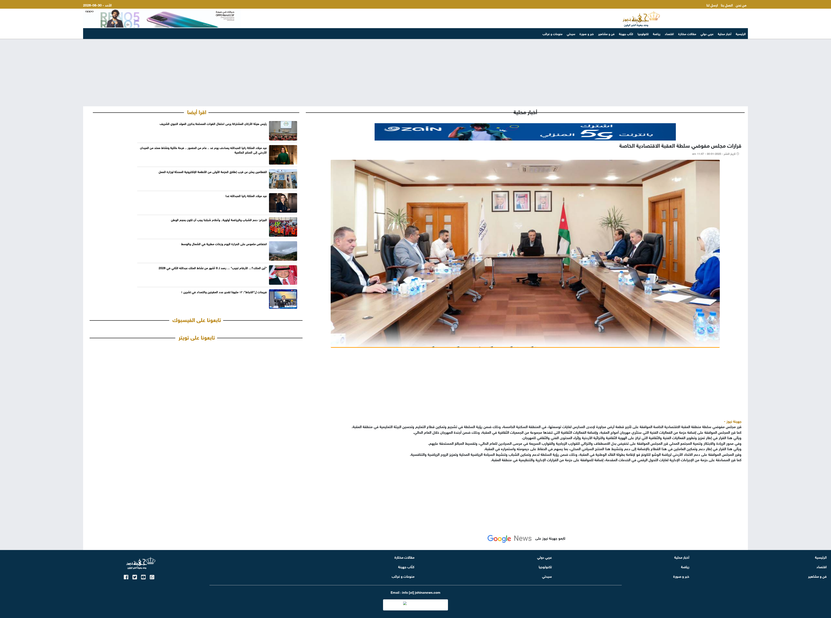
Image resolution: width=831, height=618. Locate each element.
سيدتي (571, 33)
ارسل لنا (712, 5)
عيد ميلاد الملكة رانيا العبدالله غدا (246, 195)
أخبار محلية (724, 33)
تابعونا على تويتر (197, 336)
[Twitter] (134, 576)
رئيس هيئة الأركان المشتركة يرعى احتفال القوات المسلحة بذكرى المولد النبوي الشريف (213, 123)
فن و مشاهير (606, 33)
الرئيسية (741, 33)
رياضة (656, 33)
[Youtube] (143, 576)
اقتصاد (669, 33)
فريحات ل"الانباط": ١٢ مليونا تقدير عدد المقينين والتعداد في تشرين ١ (224, 291)
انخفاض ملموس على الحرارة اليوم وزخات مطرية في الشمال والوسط (224, 243)
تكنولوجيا (643, 33)
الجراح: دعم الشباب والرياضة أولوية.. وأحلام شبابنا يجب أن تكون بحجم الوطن (219, 219)
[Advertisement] (415, 72)
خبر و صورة (587, 33)
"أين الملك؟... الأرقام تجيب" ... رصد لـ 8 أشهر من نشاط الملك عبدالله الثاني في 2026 (213, 267)
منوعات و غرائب (552, 33)
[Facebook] (126, 576)
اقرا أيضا (196, 111)
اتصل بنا (727, 5)
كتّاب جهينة (626, 33)
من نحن (741, 5)
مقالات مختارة (687, 33)
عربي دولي (707, 33)
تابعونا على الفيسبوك (196, 319)
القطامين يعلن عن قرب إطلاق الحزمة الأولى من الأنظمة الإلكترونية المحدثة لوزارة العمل (213, 171)
